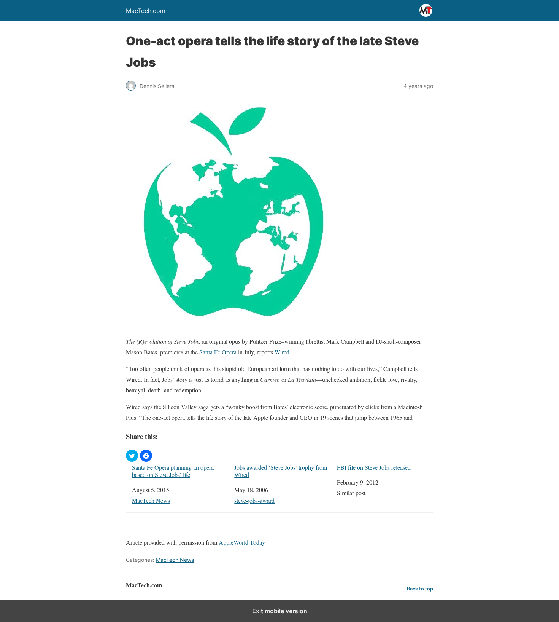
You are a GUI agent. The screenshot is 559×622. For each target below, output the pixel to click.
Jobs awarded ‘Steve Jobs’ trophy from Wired (280, 471)
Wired (282, 352)
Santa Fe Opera (218, 352)
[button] (132, 456)
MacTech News (151, 500)
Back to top (420, 589)
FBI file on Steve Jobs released (374, 467)
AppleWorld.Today (242, 542)
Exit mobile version (279, 611)
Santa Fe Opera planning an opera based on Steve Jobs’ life (173, 471)
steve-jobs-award (254, 500)
